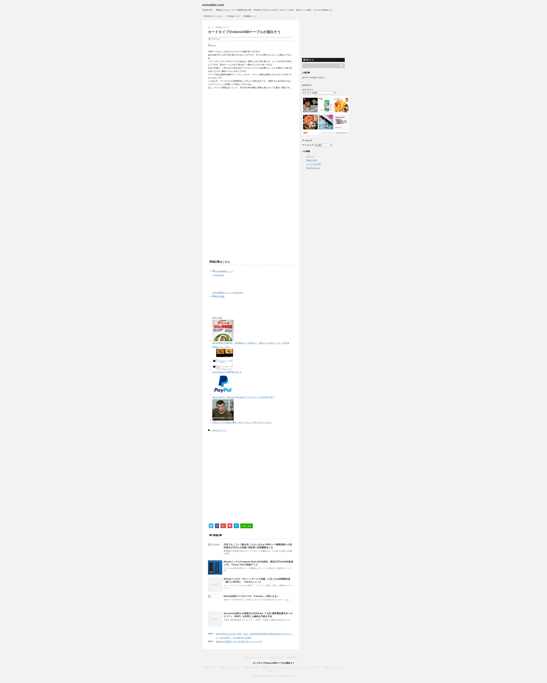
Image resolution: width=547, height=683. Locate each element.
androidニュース (219, 430)
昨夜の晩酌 (217, 318)
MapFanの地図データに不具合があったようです (239, 641)
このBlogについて (233, 16)
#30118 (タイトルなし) (213, 16)
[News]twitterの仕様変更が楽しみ (227, 372)
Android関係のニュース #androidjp (227, 292)
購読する (309, 60)
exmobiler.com (213, 5)
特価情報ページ (249, 16)
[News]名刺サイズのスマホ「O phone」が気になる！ (251, 596)
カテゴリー (307, 90)
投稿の (311, 160)
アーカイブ (307, 145)
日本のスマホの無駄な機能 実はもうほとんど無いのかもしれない (242, 422)
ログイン (310, 156)
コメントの (313, 164)
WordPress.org (313, 168)
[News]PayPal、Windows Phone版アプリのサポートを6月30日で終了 (243, 397)
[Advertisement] (232, 457)
